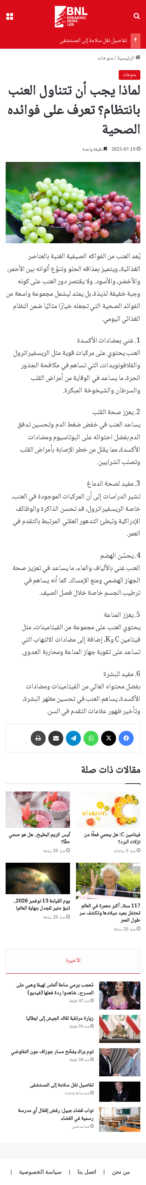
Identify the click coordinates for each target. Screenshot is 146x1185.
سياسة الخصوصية (40, 1172)
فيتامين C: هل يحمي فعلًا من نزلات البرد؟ (112, 838)
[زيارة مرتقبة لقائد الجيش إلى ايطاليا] (119, 1029)
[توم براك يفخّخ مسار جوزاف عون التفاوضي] (119, 1062)
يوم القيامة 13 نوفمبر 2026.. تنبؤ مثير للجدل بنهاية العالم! (41, 905)
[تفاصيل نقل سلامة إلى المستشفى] (119, 1092)
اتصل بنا (86, 1172)
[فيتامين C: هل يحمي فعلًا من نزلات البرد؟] (108, 809)
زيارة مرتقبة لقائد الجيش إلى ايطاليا (60, 1018)
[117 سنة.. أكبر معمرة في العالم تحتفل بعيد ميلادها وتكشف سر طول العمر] (108, 881)
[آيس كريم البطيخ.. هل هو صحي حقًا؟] (38, 809)
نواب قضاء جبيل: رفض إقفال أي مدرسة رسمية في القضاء (56, 1114)
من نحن (121, 1172)
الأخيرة (73, 961)
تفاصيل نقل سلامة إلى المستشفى (93, 41)
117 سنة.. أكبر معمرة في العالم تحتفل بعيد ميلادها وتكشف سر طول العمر (109, 913)
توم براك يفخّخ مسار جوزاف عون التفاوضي (52, 1051)
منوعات (105, 58)
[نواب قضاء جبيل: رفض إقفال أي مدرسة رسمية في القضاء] (119, 1119)
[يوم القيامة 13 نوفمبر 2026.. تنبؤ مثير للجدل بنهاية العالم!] (38, 878)
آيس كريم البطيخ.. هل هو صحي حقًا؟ (39, 838)
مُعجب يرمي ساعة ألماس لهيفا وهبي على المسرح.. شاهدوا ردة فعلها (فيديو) (55, 989)
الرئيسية (126, 58)
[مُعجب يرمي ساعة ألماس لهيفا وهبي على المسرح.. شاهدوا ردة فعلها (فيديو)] (119, 996)
